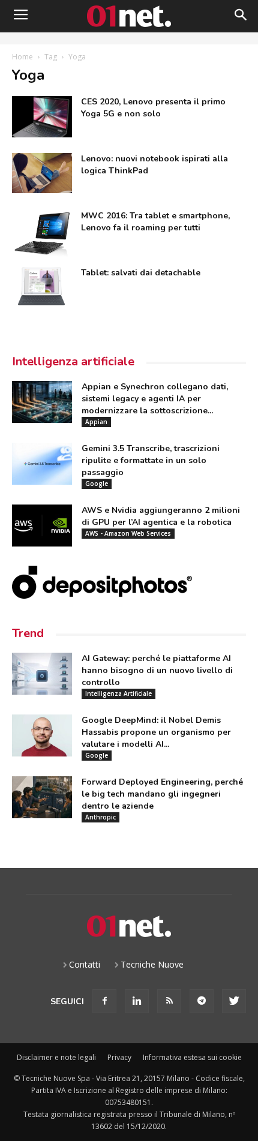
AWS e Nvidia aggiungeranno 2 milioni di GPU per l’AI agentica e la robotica (161, 516)
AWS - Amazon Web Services (128, 533)
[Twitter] (234, 1001)
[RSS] (169, 1001)
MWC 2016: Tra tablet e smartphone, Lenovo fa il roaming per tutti (155, 221)
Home (22, 57)
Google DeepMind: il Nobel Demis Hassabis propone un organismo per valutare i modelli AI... (156, 732)
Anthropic (100, 817)
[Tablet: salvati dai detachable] (42, 287)
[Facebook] (104, 1001)
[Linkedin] (137, 1001)
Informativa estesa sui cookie (192, 1057)
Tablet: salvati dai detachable (140, 272)
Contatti (84, 964)
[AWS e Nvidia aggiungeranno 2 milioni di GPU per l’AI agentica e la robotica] (42, 526)
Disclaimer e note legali (56, 1057)
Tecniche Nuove (152, 964)
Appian (96, 422)
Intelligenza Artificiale (118, 693)
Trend (28, 633)
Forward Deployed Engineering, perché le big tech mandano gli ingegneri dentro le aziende (162, 794)
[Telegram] (202, 1001)
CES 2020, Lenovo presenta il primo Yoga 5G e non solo (153, 107)
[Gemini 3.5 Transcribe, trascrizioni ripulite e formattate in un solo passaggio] (42, 464)
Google (96, 483)
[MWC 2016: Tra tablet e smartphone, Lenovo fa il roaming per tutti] (42, 235)
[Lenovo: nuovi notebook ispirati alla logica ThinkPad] (42, 173)
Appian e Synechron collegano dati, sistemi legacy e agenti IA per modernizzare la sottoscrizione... (155, 398)
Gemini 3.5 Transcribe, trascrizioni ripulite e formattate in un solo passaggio (151, 460)
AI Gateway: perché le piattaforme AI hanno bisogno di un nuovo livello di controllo (157, 670)
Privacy (119, 1057)
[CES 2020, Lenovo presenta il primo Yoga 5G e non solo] (42, 116)
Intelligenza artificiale (73, 361)
